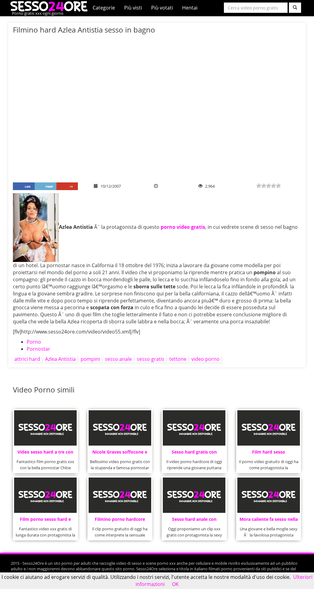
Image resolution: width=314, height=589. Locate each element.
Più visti (133, 7)
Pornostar (38, 348)
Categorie (104, 7)
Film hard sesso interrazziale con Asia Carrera (268, 453)
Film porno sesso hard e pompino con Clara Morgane (45, 521)
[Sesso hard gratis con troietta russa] (194, 428)
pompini (90, 359)
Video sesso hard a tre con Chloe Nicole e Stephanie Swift (45, 453)
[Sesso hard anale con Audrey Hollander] (194, 495)
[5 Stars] (278, 185)
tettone (177, 359)
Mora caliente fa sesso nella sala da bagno (268, 521)
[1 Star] (258, 185)
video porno (205, 359)
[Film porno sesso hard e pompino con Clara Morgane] (45, 495)
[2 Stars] (263, 185)
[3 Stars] (268, 185)
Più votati (162, 7)
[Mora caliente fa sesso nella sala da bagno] (268, 495)
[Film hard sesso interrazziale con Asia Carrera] (268, 428)
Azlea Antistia (60, 359)
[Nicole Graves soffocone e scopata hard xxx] (120, 428)
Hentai (189, 7)
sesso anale (118, 359)
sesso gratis (150, 359)
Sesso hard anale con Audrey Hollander (194, 521)
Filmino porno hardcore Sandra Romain (120, 521)
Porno (34, 341)
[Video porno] (50, 5)
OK (175, 584)
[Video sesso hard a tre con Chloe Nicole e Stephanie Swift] (45, 428)
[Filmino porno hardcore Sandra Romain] (120, 495)
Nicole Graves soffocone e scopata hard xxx (119, 453)
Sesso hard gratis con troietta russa (194, 453)
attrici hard (27, 359)
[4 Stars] (273, 185)
